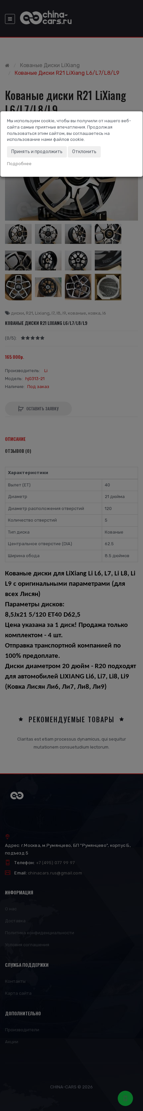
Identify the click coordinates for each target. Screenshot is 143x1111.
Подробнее (19, 163)
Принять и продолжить (37, 151)
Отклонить (84, 151)
